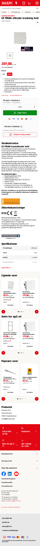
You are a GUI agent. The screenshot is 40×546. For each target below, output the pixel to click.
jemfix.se (5, 522)
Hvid (9, 74)
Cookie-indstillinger (10, 530)
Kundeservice (7, 454)
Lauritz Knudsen (8, 16)
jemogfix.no (7, 526)
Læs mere (4, 95)
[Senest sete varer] (38, 22)
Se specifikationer (16, 95)
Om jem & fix (6, 461)
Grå (3, 74)
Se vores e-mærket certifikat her (10, 507)
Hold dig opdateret (9, 468)
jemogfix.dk (7, 518)
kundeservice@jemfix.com (13, 501)
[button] (18, 311)
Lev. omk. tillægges (7, 67)
